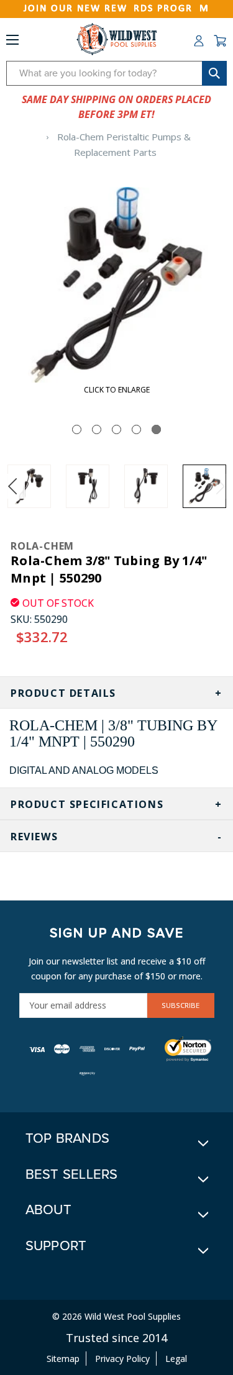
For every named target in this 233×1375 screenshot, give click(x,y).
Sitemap (63, 1358)
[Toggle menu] (12, 42)
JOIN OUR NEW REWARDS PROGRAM (116, 9)
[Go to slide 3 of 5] (116, 429)
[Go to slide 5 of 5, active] (156, 429)
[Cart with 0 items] (220, 41)
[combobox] (116, 73)
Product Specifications (87, 804)
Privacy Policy (122, 1358)
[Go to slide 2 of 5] (96, 429)
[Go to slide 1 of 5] (76, 429)
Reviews (34, 836)
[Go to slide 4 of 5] (136, 429)
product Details (63, 693)
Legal (176, 1358)
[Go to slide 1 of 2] (12, 486)
